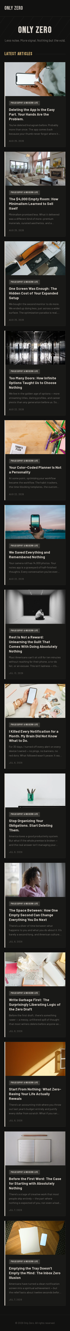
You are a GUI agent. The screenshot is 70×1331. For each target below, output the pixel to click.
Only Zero (13, 8)
